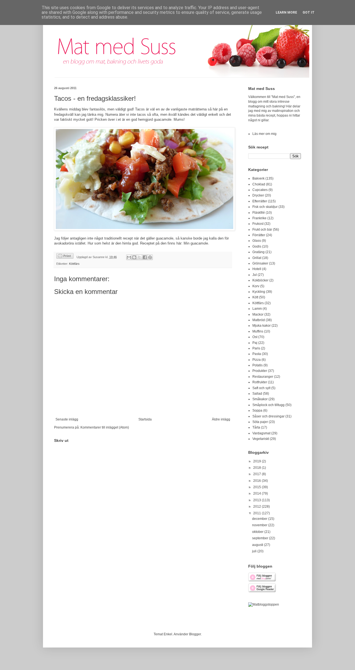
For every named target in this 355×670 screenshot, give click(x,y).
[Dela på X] (139, 257)
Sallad (257, 394)
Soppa (257, 410)
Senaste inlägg (66, 419)
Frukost (257, 224)
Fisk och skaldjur (265, 207)
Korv (255, 286)
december (260, 519)
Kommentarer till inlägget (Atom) (104, 427)
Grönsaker (260, 263)
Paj (254, 343)
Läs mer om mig (264, 134)
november (260, 525)
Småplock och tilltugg (268, 405)
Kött (255, 297)
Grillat (256, 258)
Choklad (258, 184)
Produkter (259, 371)
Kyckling (258, 292)
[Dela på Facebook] (145, 257)
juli (254, 551)
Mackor (257, 314)
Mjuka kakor (261, 326)
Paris (256, 348)
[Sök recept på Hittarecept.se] (263, 604)
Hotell (256, 269)
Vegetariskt (260, 439)
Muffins (257, 331)
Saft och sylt (261, 388)
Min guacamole (196, 243)
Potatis (257, 365)
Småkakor (260, 399)
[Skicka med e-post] (129, 257)
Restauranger (262, 377)
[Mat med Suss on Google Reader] (262, 591)
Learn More (286, 12)
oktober (258, 532)
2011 (257, 513)
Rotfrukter (259, 382)
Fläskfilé (258, 213)
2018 (257, 468)
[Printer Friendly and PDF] (64, 256)
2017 (257, 474)
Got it (309, 12)
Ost (254, 337)
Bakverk (258, 178)
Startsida (145, 419)
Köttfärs (74, 263)
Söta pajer (260, 422)
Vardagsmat (261, 433)
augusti (258, 545)
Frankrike (259, 218)
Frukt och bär (262, 229)
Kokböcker (260, 280)
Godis (256, 246)
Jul (254, 275)
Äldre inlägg (221, 419)
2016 (257, 481)
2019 (257, 461)
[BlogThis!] (134, 257)
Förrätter (258, 235)
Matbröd (258, 320)
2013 (257, 500)
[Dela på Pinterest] (150, 257)
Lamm (257, 309)
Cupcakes (260, 190)
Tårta (256, 427)
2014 (257, 493)
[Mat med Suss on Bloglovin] (262, 581)
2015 (257, 487)
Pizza (256, 360)
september (260, 538)
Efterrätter (259, 201)
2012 (257, 506)
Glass (256, 241)
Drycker (258, 195)
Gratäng (258, 252)
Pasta (256, 354)
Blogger (195, 634)
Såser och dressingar (268, 416)
